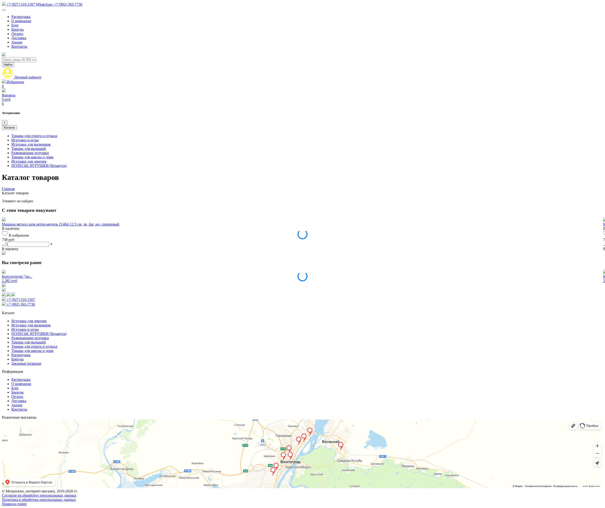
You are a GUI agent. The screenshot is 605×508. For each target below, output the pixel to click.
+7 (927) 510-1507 (21, 4)
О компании (21, 21)
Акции (16, 42)
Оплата (17, 34)
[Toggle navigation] (4, 10)
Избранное (13, 84)
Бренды (17, 29)
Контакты (19, 46)
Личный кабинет (28, 77)
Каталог (9, 127)
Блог (15, 25)
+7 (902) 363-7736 (59, 4)
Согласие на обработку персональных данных (39, 495)
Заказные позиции (26, 363)
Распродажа (20, 17)
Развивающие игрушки (30, 153)
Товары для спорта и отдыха (34, 136)
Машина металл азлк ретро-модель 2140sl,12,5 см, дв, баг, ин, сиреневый (60, 224)
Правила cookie (14, 504)
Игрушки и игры (25, 140)
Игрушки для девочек (29, 161)
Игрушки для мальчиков (31, 144)
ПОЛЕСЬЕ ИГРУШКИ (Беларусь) (38, 166)
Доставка (18, 38)
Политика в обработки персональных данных (39, 500)
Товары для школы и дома (32, 157)
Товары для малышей (28, 149)
